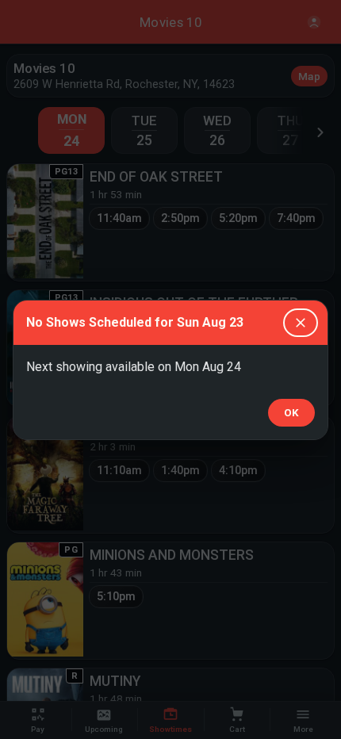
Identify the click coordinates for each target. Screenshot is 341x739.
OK (291, 413)
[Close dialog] (300, 323)
